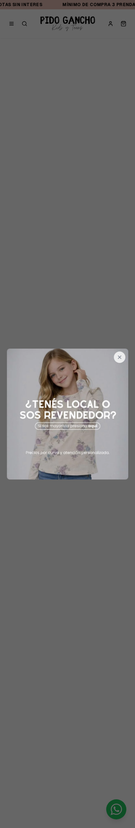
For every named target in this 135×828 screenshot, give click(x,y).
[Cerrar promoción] (119, 357)
